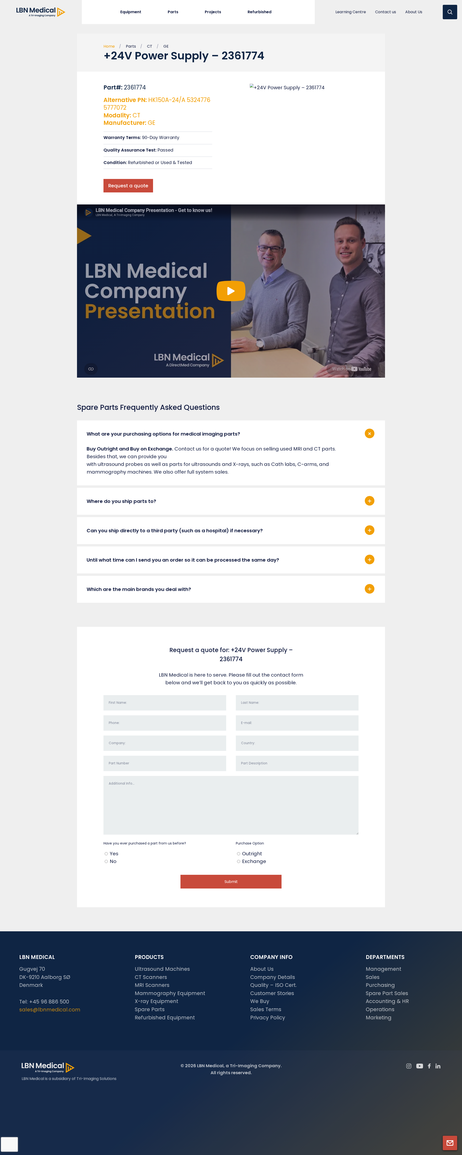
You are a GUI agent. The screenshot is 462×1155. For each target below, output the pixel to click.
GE (166, 46)
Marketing (378, 1017)
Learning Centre (350, 12)
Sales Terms (265, 1009)
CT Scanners (151, 977)
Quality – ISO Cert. (273, 985)
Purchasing (380, 985)
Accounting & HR (387, 1001)
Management (383, 968)
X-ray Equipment (156, 1001)
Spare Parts (150, 1009)
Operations (380, 1009)
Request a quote (128, 185)
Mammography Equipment (170, 993)
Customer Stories (272, 993)
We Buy (259, 1001)
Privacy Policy (267, 1017)
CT (149, 46)
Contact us (385, 12)
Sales (372, 977)
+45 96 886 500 (49, 1001)
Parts (131, 46)
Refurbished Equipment (165, 1017)
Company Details (272, 977)
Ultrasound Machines (162, 968)
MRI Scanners (152, 985)
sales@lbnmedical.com (49, 1009)
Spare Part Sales (387, 993)
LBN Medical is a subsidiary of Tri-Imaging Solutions (69, 1078)
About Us (413, 12)
